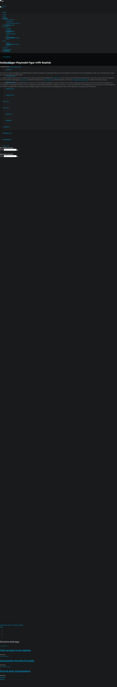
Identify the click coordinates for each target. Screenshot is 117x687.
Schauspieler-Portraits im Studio (17, 660)
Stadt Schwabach (48, 80)
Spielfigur (20, 625)
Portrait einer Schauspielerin (15, 671)
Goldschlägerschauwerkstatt (80, 80)
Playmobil (23, 80)
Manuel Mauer (13, 66)
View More (2, 654)
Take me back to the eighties (15, 650)
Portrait (19, 66)
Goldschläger (3, 625)
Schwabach (15, 625)
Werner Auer (57, 78)
